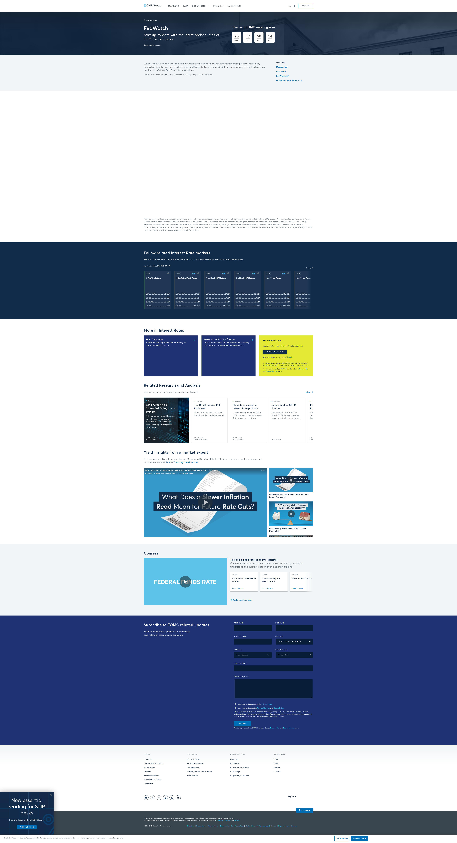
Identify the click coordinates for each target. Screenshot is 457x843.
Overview (234, 759)
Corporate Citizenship (153, 764)
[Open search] (289, 6)
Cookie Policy (279, 708)
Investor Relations (151, 776)
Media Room (149, 768)
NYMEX (277, 768)
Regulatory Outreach (239, 776)
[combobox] (294, 641)
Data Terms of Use (237, 826)
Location (279, 636)
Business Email (240, 636)
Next (311, 290)
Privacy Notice (201, 826)
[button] (159, 290)
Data (186, 6)
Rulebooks (234, 764)
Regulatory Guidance (239, 768)
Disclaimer (190, 826)
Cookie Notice (213, 826)
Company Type (281, 650)
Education (234, 6)
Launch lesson (237, 588)
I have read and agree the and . (260, 708)
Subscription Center (152, 780)
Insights (218, 6)
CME (276, 759)
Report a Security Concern (287, 826)
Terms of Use (224, 826)
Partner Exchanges (195, 764)
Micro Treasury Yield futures (182, 462)
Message (241, 676)
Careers (147, 772)
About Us (148, 759)
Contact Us (149, 784)
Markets (173, 6)
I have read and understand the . (254, 704)
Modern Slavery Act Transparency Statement (261, 826)
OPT (193, 273)
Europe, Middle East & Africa (199, 772)
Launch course (297, 588)
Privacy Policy (304, 369)
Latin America (193, 768)
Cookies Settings (342, 838)
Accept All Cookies (359, 838)
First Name (238, 623)
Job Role (238, 650)
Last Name (279, 623)
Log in (290, 357)
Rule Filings (235, 772)
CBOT (276, 764)
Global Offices (193, 759)
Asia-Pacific (192, 776)
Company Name (240, 663)
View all (309, 392)
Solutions (198, 6)
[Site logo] (152, 6)
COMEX (277, 772)
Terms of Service (271, 371)
